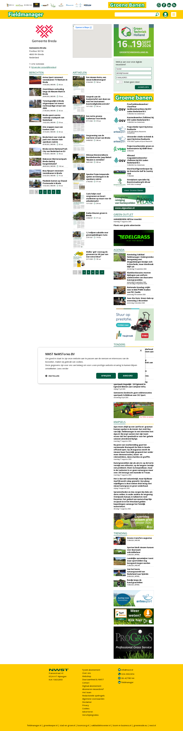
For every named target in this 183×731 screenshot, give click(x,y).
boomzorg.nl (83, 725)
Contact (85, 682)
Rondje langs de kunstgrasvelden (135, 581)
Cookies (85, 708)
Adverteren (87, 711)
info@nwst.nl (127, 669)
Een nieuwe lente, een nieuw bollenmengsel (96, 78)
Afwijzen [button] (106, 375)
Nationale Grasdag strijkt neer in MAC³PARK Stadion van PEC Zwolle (138, 289)
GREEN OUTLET (123, 214)
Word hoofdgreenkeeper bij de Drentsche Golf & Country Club (140, 171)
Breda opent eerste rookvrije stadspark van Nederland (53, 117)
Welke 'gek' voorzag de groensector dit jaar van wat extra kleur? (97, 254)
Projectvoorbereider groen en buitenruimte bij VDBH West (140, 147)
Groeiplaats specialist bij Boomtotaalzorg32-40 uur (138, 180)
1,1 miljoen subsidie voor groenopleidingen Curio (97, 233)
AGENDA (119, 250)
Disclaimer (87, 702)
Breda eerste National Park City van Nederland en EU (55, 150)
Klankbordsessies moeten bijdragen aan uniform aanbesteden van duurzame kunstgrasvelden (140, 276)
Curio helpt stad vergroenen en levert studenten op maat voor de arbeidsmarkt (98, 197)
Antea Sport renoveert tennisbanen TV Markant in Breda (55, 79)
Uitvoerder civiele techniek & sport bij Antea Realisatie (140, 137)
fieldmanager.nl (34, 725)
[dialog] (91, 365)
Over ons (86, 673)
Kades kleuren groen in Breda (96, 214)
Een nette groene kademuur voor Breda (96, 117)
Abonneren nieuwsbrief (93, 689)
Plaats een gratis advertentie (127, 225)
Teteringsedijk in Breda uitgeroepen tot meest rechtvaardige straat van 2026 (54, 104)
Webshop (86, 676)
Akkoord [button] (128, 375)
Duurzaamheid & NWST (93, 679)
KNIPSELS (120, 422)
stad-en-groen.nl (67, 725)
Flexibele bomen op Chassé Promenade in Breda (55, 182)
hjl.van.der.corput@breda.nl (43, 67)
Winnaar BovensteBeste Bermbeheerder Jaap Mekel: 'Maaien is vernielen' (98, 157)
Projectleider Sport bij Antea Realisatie (140, 128)
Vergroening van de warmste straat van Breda (98, 136)
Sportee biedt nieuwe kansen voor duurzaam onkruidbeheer (140, 549)
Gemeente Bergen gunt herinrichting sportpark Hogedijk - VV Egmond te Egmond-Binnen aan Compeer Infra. (130, 384)
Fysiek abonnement (91, 669)
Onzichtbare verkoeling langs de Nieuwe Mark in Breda (54, 91)
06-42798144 (127, 678)
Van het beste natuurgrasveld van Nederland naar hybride (137, 571)
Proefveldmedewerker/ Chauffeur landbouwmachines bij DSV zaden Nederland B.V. (139, 108)
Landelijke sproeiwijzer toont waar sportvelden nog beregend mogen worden (140, 560)
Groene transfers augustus (139, 538)
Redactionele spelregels (93, 695)
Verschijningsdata (90, 715)
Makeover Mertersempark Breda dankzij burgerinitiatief (55, 161)
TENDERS (119, 344)
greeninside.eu (140, 725)
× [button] (141, 351)
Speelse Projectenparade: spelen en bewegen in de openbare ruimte (97, 176)
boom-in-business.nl (122, 725)
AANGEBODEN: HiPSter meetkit (128, 219)
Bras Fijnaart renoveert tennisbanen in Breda (53, 171)
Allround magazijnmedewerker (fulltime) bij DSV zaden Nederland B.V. (137, 159)
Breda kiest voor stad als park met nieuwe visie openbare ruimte (54, 139)
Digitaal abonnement (91, 686)
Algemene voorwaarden (93, 698)
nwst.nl (152, 725)
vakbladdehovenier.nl (101, 725)
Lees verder (62, 368)
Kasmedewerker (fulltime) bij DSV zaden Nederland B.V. (140, 118)
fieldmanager (127, 682)
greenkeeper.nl (50, 725)
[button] (52, 375)
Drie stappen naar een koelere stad (53, 128)
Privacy (85, 705)
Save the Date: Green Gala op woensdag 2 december (140, 299)
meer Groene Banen (133, 190)
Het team (86, 692)
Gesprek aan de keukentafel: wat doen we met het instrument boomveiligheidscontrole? (98, 100)
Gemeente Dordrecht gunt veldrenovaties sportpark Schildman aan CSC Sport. (133, 393)
